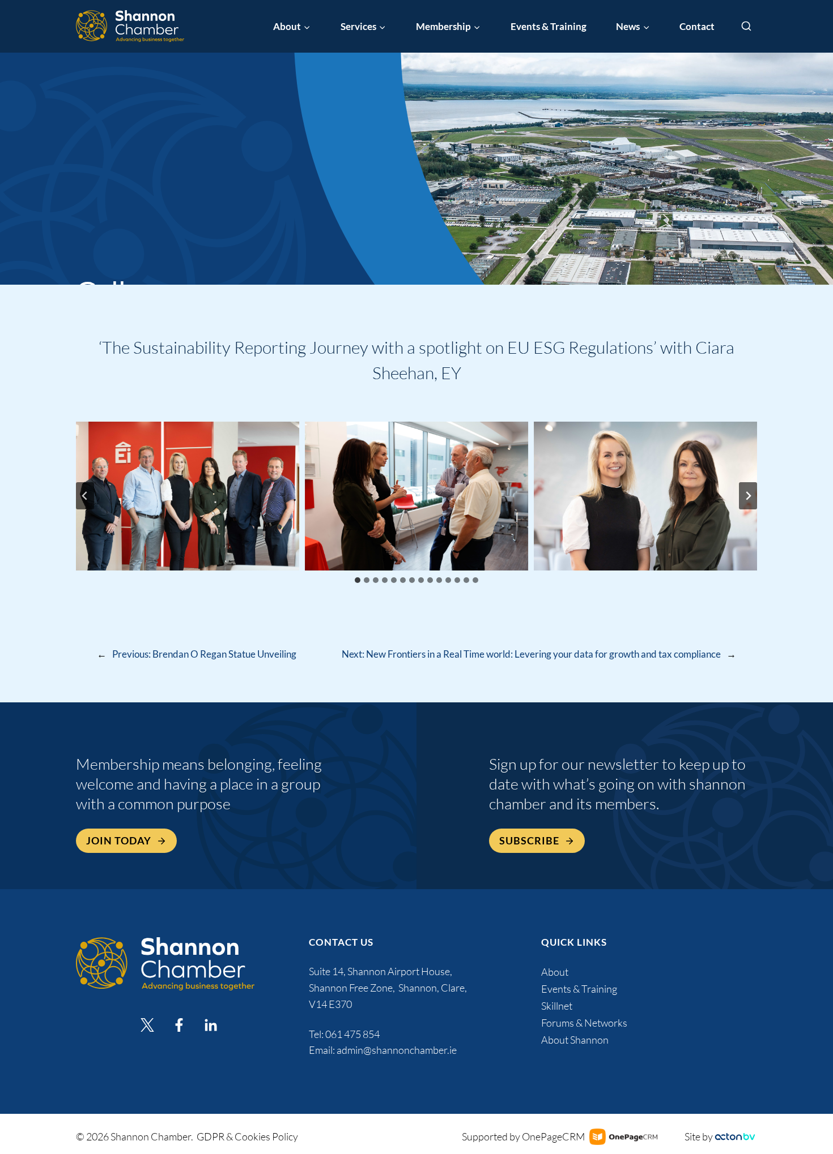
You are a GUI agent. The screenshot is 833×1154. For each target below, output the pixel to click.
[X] (147, 1025)
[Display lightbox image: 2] (416, 496)
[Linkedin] (211, 1025)
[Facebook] (179, 1025)
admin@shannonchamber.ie (397, 1050)
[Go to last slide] (85, 495)
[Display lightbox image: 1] (187, 496)
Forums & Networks (584, 1022)
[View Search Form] (746, 26)
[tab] (357, 580)
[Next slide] (748, 495)
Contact (697, 26)
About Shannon (575, 1039)
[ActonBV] (735, 1137)
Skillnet (556, 1005)
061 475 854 (353, 1034)
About (554, 972)
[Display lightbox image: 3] (645, 496)
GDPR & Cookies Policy (247, 1136)
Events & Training (548, 26)
